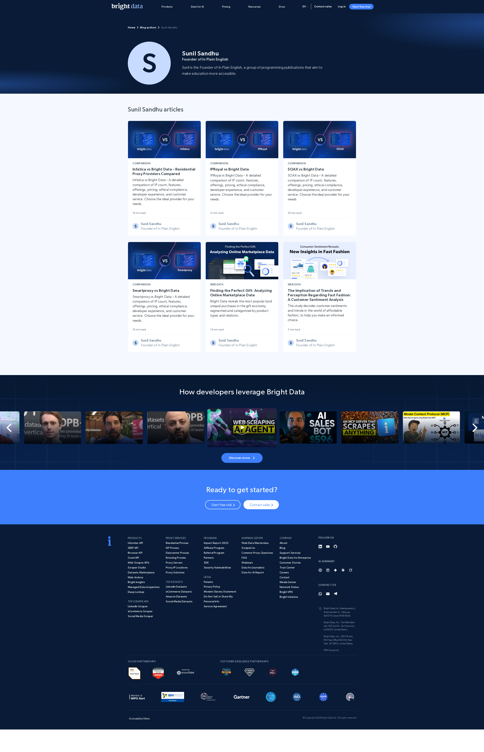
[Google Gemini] (335, 570)
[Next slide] (460, 428)
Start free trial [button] (361, 6)
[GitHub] (335, 546)
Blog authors (148, 27)
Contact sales (323, 6)
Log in (342, 6)
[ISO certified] (297, 696)
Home (131, 27)
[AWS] (134, 672)
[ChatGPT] (320, 570)
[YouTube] (328, 546)
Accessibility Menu (139, 718)
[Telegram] (335, 594)
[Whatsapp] (320, 594)
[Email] (328, 594)
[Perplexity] (328, 570)
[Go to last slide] (24, 428)
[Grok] (350, 570)
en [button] (304, 6)
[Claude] (343, 570)
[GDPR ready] (323, 696)
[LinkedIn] (320, 546)
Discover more (239, 457)
